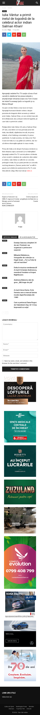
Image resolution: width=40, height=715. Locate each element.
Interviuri (11, 709)
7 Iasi (9, 30)
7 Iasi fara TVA (20, 709)
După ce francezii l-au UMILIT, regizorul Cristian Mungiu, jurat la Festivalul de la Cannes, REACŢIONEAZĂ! (11, 201)
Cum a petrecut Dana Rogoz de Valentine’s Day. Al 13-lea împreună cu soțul (25, 304)
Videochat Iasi (7, 697)
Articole (29, 709)
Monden (31, 706)
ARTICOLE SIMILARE (10, 237)
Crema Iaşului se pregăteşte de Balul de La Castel (29, 199)
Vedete (10, 8)
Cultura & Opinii (9, 706)
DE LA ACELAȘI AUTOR (27, 237)
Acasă (4, 8)
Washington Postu (21, 706)
